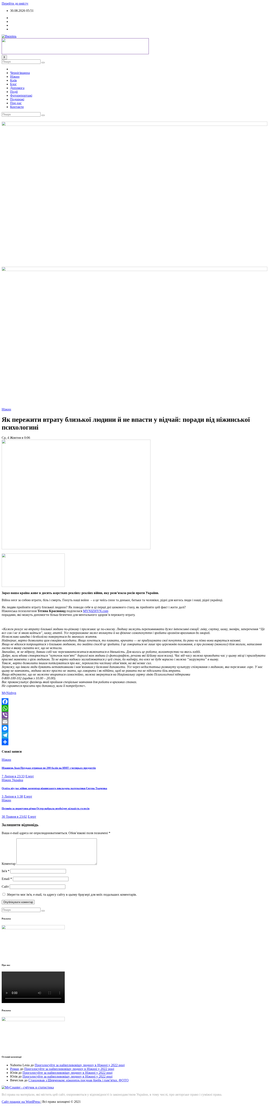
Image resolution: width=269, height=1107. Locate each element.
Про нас (16, 103)
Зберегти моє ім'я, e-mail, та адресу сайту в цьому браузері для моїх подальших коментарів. (72, 894)
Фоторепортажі (21, 95)
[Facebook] (134, 701)
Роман (14, 1069)
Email (7, 879)
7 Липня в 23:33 (13, 776)
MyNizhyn (9, 693)
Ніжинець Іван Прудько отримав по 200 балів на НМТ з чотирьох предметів (49, 767)
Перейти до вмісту (15, 3)
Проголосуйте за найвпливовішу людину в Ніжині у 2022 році (80, 1065)
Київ (13, 80)
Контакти (17, 107)
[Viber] (134, 715)
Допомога (17, 88)
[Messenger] (134, 728)
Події (14, 91)
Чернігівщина (20, 73)
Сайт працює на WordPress (21, 1101)
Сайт (5, 886)
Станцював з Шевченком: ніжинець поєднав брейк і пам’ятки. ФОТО (78, 1080)
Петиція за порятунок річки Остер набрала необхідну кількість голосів (46, 808)
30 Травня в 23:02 (14, 816)
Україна (17, 780)
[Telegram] (134, 735)
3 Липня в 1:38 (12, 796)
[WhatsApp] (134, 708)
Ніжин (15, 76)
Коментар (9, 863)
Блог (13, 84)
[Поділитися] (134, 742)
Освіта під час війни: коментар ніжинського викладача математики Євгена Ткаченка (54, 788)
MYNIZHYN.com (95, 611)
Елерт (29, 776)
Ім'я (5, 871)
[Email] (134, 721)
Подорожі (17, 99)
